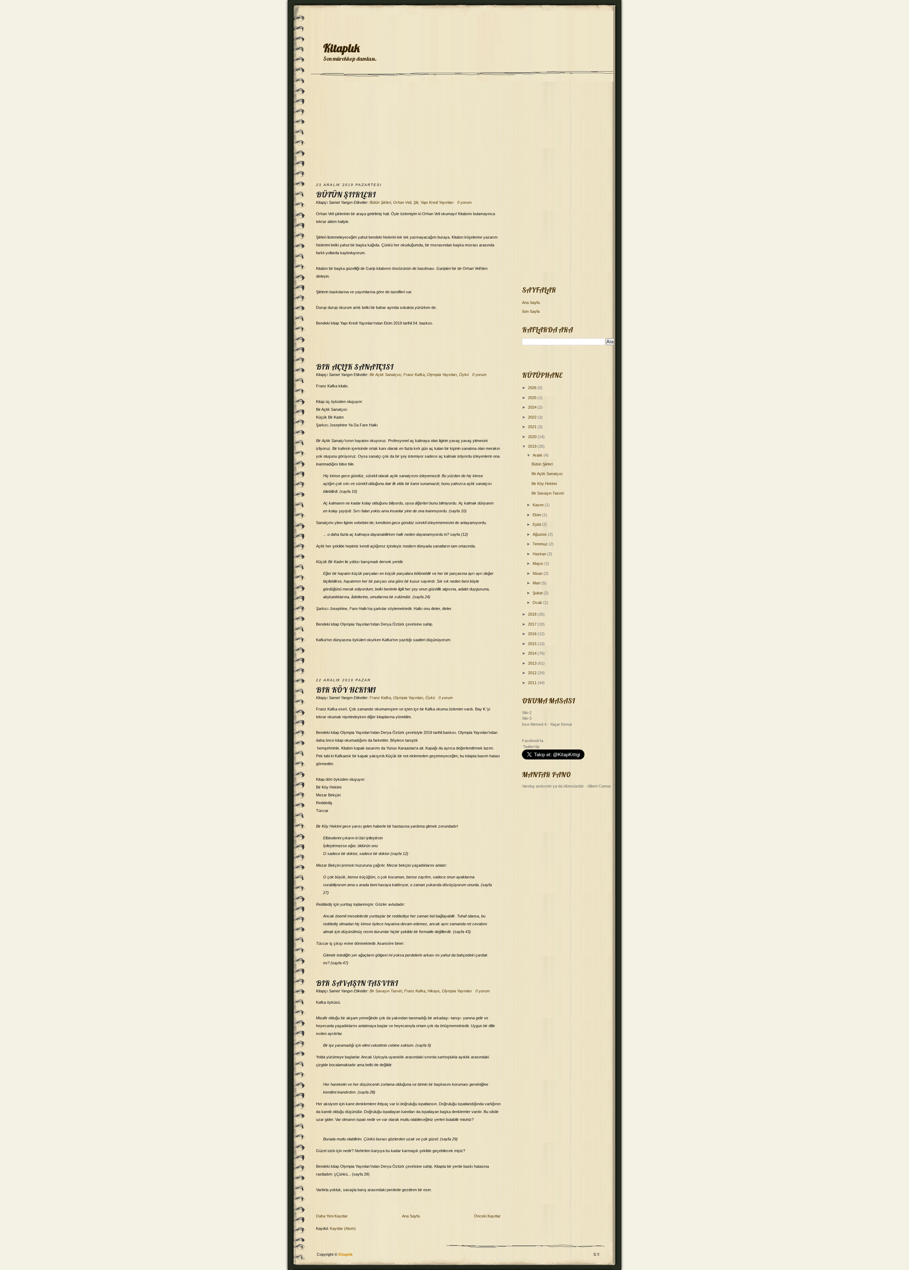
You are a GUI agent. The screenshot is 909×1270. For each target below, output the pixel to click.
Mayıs (538, 563)
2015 (533, 644)
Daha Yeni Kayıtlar (332, 1216)
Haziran (540, 554)
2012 (533, 673)
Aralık (538, 455)
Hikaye (434, 991)
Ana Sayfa (411, 1216)
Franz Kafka (414, 374)
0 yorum (464, 202)
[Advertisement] (454, 130)
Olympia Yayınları (442, 374)
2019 (533, 446)
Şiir (415, 202)
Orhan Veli (402, 202)
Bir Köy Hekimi (346, 690)
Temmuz (541, 544)
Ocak (538, 602)
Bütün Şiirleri (346, 194)
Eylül (537, 524)
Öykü (464, 374)
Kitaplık (341, 48)
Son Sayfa (531, 311)
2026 (533, 388)
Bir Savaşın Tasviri (357, 983)
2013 (533, 663)
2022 (533, 417)
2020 (533, 437)
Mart (537, 583)
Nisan (538, 573)
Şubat (538, 593)
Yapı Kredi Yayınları (437, 202)
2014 (533, 653)
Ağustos (540, 534)
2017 (533, 624)
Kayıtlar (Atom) (343, 1228)
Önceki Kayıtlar (487, 1216)
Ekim (537, 515)
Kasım (539, 505)
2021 (533, 427)
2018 (533, 614)
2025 (533, 398)
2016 (533, 634)
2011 (533, 683)
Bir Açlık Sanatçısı (354, 367)
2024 (533, 407)
